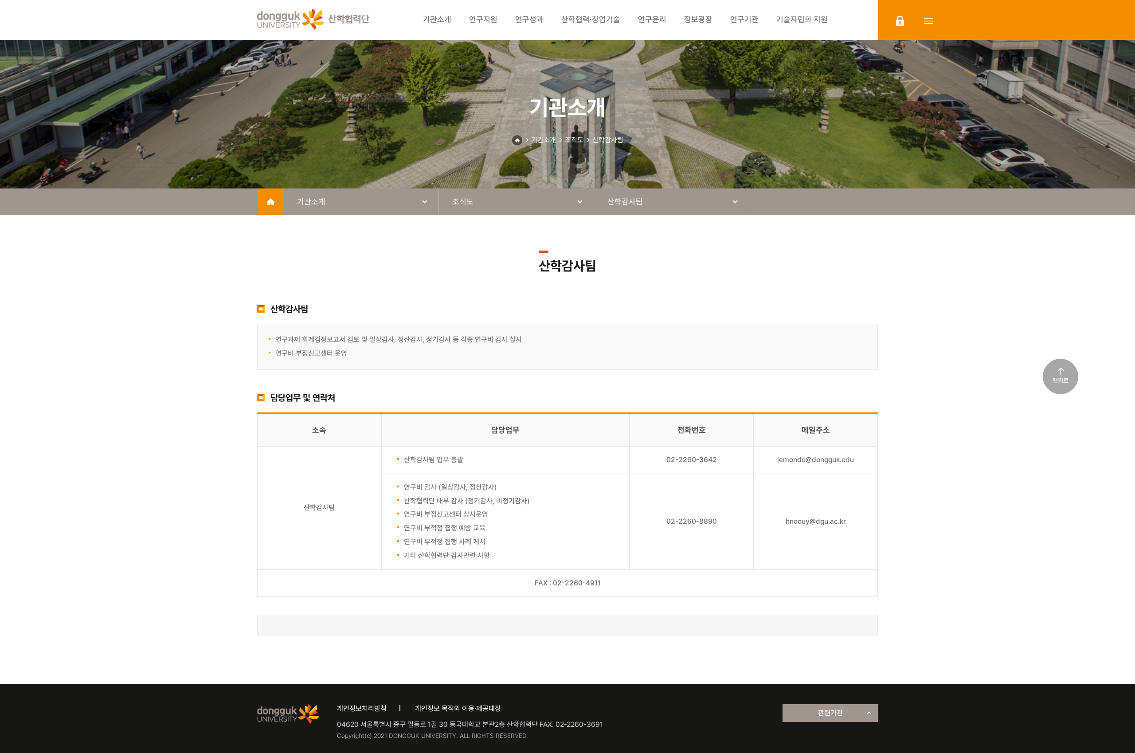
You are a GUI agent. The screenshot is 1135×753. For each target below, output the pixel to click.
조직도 (574, 140)
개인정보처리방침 (362, 708)
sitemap (928, 21)
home (270, 201)
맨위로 (1060, 380)
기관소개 (543, 140)
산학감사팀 (607, 140)
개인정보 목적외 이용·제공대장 (458, 708)
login (900, 21)
